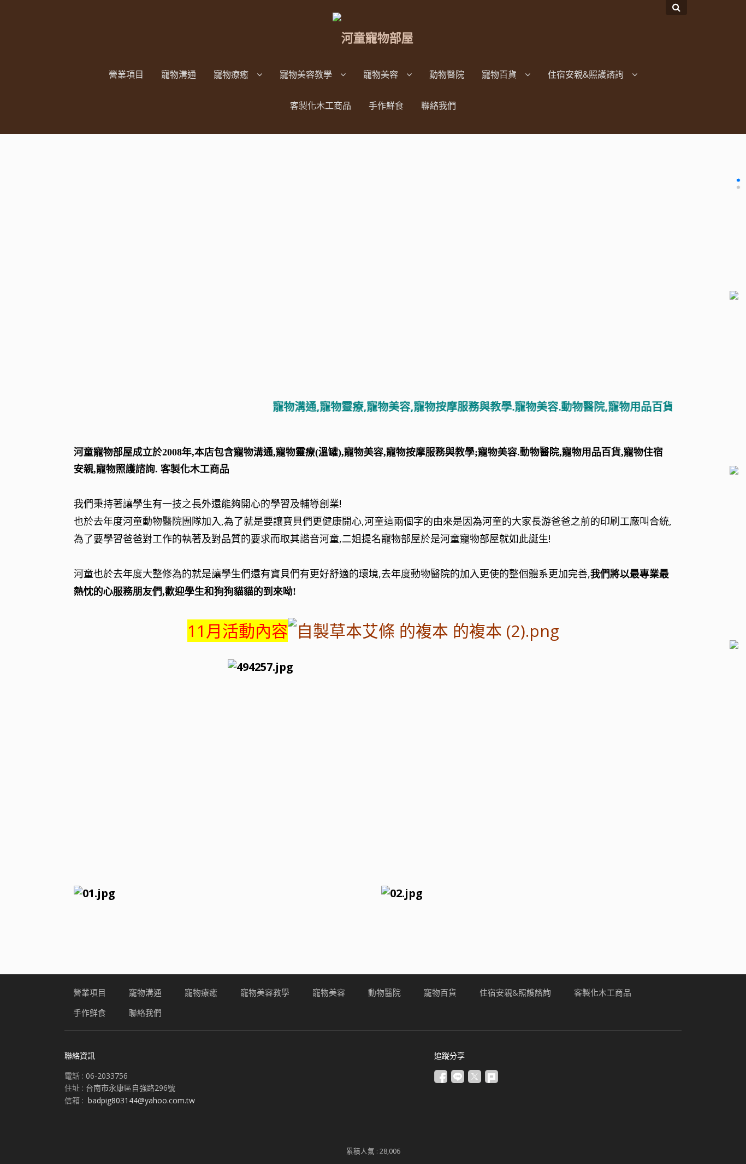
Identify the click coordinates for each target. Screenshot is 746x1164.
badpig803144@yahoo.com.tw (141, 1100)
